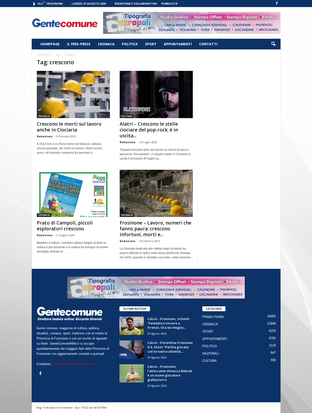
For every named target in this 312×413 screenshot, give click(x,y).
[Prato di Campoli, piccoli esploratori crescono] (73, 193)
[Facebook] (277, 3)
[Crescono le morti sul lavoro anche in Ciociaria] (73, 94)
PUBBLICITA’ (169, 3)
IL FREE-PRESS (78, 44)
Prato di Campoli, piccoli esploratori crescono (65, 226)
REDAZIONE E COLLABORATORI (136, 3)
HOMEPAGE (50, 44)
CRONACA (106, 44)
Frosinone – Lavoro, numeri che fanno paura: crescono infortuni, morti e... (155, 229)
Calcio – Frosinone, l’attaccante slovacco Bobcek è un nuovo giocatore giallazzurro (169, 373)
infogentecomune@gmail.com (74, 364)
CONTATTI (208, 44)
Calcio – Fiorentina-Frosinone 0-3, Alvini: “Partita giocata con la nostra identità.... (170, 347)
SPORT (150, 44)
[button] (273, 44)
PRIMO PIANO (213, 317)
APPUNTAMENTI (178, 44)
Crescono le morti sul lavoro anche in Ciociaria (69, 127)
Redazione (44, 136)
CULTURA (126, 116)
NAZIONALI (210, 353)
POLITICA (130, 44)
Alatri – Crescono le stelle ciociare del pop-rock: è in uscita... (149, 130)
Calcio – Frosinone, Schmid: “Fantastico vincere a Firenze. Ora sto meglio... (168, 323)
